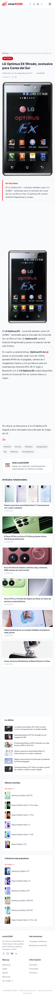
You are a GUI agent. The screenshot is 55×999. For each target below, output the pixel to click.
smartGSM (40, 73)
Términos (33, 973)
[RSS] (42, 4)
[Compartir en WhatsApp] (16, 77)
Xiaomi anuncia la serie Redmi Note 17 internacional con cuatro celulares (29, 752)
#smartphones (27, 452)
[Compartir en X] (13, 77)
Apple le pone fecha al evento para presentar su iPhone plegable (32, 760)
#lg (5, 452)
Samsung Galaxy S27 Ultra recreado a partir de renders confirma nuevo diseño (32, 768)
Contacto (33, 965)
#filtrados (28, 447)
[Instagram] (34, 4)
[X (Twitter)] (30, 4)
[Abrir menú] (50, 4)
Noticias (5, 53)
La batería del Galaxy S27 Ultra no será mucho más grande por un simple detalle (30, 728)
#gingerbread (42, 447)
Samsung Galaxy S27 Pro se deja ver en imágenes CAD (30, 736)
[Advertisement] (27, 225)
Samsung (6, 965)
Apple (4, 969)
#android (7, 447)
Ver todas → (7, 981)
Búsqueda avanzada (38, 945)
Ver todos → (9, 789)
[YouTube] (38, 4)
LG (47, 352)
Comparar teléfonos (38, 941)
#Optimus (14, 452)
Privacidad (33, 969)
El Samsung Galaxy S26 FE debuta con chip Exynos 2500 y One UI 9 (31, 744)
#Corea (18, 447)
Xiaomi (5, 973)
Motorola (6, 977)
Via (3, 439)
